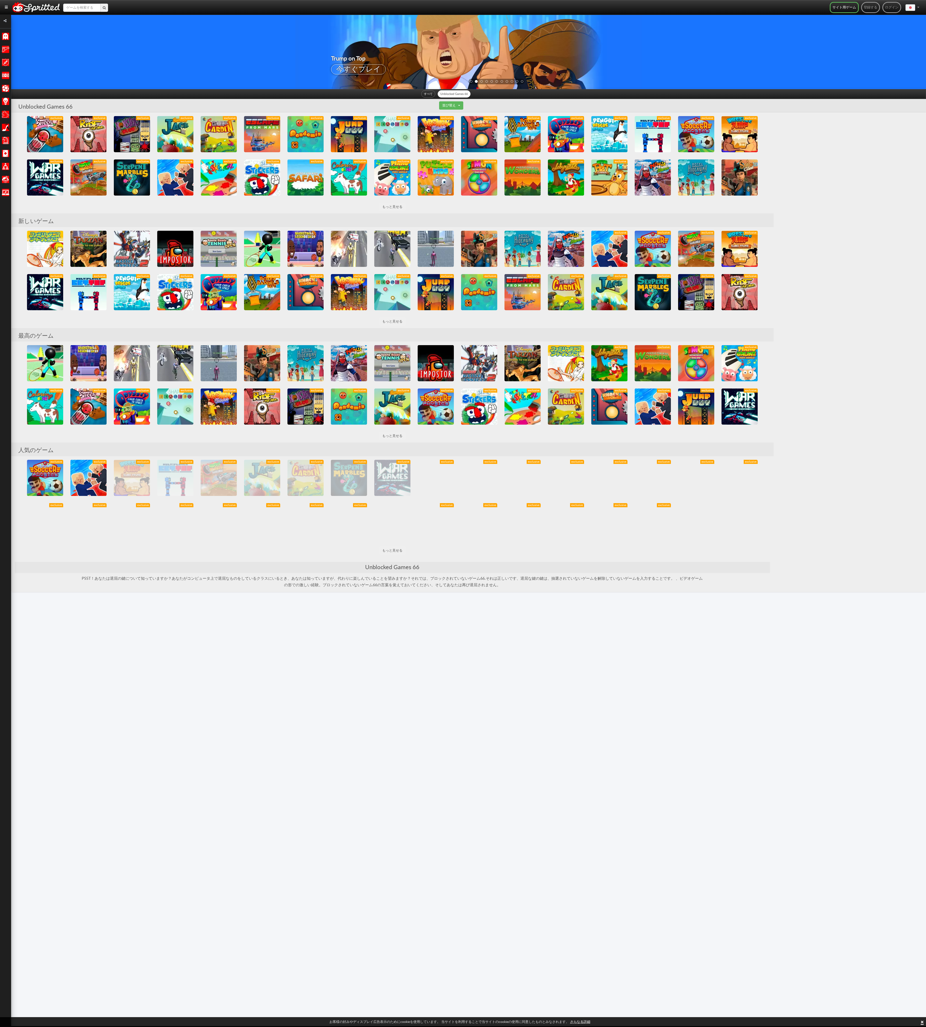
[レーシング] (4, 75)
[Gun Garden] (219, 134)
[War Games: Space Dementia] (45, 177)
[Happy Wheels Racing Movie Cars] (88, 177)
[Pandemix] (305, 134)
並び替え (449, 105)
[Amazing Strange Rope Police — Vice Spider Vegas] (436, 249)
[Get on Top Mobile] (653, 134)
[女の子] (4, 127)
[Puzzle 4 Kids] (436, 177)
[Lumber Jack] (175, 134)
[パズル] (4, 114)
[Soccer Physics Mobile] (696, 134)
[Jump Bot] (349, 134)
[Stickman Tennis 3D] (262, 249)
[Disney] (88, 249)
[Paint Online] (219, 177)
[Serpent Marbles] (132, 177)
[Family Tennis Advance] (45, 249)
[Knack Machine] (479, 134)
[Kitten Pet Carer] (609, 177)
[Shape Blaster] (392, 134)
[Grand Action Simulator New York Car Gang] (392, 249)
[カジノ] (4, 153)
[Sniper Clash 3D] (740, 177)
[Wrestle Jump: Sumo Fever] (740, 134)
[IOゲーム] (4, 192)
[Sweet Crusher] (45, 134)
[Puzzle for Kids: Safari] (305, 177)
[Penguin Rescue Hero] (609, 134)
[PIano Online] (392, 177)
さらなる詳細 (580, 1022)
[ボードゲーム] (4, 140)
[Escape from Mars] (262, 134)
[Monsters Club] (132, 134)
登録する (870, 7)
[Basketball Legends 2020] (305, 249)
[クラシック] (4, 36)
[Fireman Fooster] (436, 134)
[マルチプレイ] (4, 166)
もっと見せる (392, 207)
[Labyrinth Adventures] (566, 177)
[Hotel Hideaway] (696, 177)
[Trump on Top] (175, 177)
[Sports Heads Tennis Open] (219, 249)
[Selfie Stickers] (262, 177)
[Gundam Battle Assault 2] (132, 249)
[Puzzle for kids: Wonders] (522, 177)
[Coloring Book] (349, 177)
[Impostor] (175, 249)
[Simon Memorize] (479, 177)
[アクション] (4, 49)
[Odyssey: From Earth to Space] (566, 134)
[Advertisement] (809, 188)
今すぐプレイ (358, 69)
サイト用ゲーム (844, 7)
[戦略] (4, 101)
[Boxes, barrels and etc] (522, 134)
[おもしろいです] (4, 179)
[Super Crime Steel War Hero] (349, 249)
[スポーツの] (4, 88)
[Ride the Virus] (88, 134)
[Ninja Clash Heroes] (653, 177)
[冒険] (4, 62)
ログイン (892, 7)
